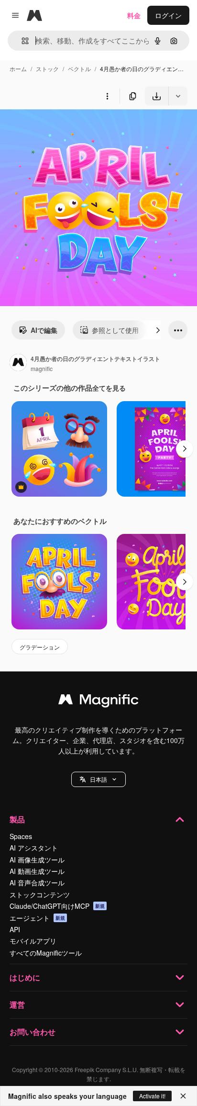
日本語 (98, 779)
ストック (47, 68)
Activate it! (152, 1096)
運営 (17, 1004)
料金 (134, 15)
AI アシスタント (34, 847)
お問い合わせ (32, 1031)
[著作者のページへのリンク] (18, 363)
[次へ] (157, 330)
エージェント (37, 918)
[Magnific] (98, 701)
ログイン (168, 15)
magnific (42, 368)
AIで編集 (44, 330)
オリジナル (66, 128)
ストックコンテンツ (40, 894)
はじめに (25, 977)
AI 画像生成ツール (37, 859)
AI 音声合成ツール (37, 882)
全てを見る (109, 388)
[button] (98, 779)
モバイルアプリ (33, 941)
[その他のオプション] (107, 96)
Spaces (21, 836)
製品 (17, 819)
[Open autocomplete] (21, 40)
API (15, 929)
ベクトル (79, 68)
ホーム (18, 68)
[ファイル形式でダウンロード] (177, 96)
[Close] (183, 1096)
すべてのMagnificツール (46, 952)
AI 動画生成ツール (37, 871)
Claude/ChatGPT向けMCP (57, 906)
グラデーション (40, 647)
